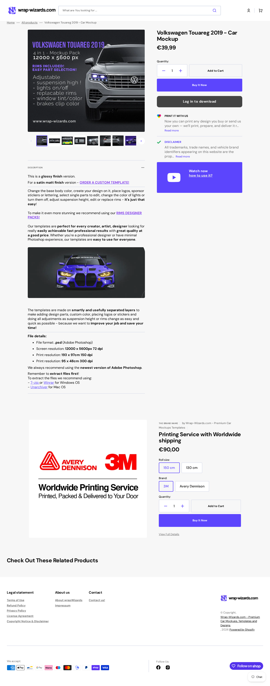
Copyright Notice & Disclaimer (28, 621)
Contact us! (97, 600)
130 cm (194, 469)
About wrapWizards (68, 600)
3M (168, 488)
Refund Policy (16, 605)
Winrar (49, 382)
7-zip (35, 382)
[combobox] (139, 10)
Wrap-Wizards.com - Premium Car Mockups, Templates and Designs (240, 621)
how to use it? (201, 175)
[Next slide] (141, 141)
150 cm (171, 469)
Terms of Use (15, 600)
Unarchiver (39, 387)
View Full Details (169, 534)
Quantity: (163, 61)
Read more (172, 130)
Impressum (62, 605)
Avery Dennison (194, 488)
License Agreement (20, 616)
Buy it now (199, 85)
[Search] (215, 10)
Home (11, 22)
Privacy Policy (16, 610)
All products (30, 22)
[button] (248, 10)
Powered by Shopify (242, 629)
